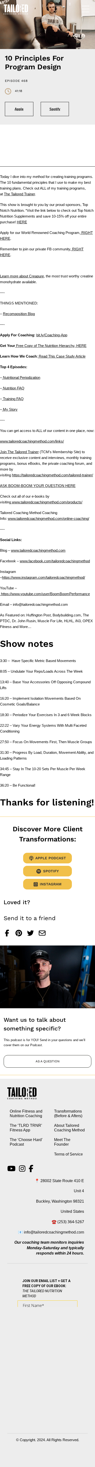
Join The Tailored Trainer (19, 452)
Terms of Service (68, 1154)
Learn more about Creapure (22, 276)
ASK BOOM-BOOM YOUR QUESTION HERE (38, 486)
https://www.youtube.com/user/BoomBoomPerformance (45, 594)
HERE (22, 222)
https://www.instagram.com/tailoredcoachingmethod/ (43, 577)
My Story (10, 409)
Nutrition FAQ (13, 388)
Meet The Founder (62, 1142)
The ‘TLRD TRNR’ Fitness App (26, 1127)
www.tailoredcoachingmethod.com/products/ (46, 502)
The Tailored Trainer (19, 194)
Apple (19, 109)
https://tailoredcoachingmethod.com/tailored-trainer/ (52, 475)
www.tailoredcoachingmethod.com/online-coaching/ (48, 518)
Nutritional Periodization (21, 377)
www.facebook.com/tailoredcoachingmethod (55, 561)
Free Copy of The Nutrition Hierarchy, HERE (50, 346)
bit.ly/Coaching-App (51, 335)
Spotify (54, 109)
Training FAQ (13, 399)
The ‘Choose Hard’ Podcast (26, 1142)
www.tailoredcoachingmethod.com (38, 550)
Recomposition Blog (19, 314)
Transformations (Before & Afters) (68, 1113)
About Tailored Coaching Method (69, 1127)
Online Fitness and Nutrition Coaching (26, 1113)
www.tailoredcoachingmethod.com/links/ (32, 441)
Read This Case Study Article (62, 356)
